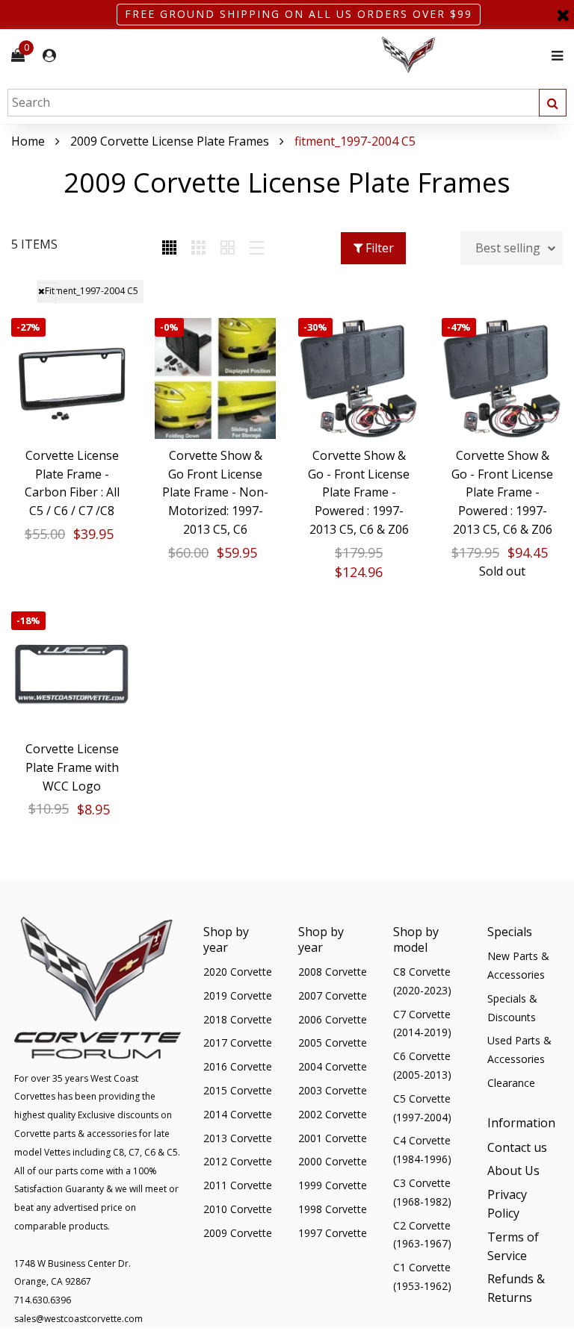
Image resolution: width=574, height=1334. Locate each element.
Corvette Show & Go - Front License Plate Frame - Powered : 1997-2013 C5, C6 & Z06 (359, 492)
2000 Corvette (332, 1161)
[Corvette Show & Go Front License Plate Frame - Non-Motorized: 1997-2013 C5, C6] (215, 378)
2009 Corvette (237, 1233)
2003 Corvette (332, 1090)
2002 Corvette (332, 1114)
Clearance (511, 1083)
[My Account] (49, 55)
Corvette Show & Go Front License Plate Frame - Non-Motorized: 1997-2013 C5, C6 (215, 492)
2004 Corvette (332, 1066)
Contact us (517, 1147)
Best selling (507, 248)
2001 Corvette (332, 1138)
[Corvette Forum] (462, 56)
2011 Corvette (237, 1185)
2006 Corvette (332, 1019)
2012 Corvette (237, 1161)
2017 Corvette (237, 1042)
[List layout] (257, 248)
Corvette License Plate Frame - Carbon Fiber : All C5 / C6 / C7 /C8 (72, 483)
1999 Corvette (332, 1185)
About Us (513, 1170)
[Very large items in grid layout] (227, 248)
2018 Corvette (237, 1019)
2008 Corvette (332, 971)
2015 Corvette (237, 1090)
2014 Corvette (237, 1114)
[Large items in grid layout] (198, 248)
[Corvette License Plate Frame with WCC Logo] (71, 671)
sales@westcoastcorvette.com (78, 1318)
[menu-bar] (553, 55)
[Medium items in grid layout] (169, 248)
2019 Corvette (237, 995)
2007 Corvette (332, 995)
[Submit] (553, 102)
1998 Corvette (332, 1209)
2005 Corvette (332, 1042)
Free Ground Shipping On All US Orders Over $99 (298, 14)
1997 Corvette (332, 1233)
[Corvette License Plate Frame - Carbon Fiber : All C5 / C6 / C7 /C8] (71, 378)
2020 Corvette (237, 971)
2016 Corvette (237, 1066)
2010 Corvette (237, 1209)
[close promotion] (563, 14)
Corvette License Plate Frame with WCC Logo (72, 767)
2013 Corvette (237, 1138)
